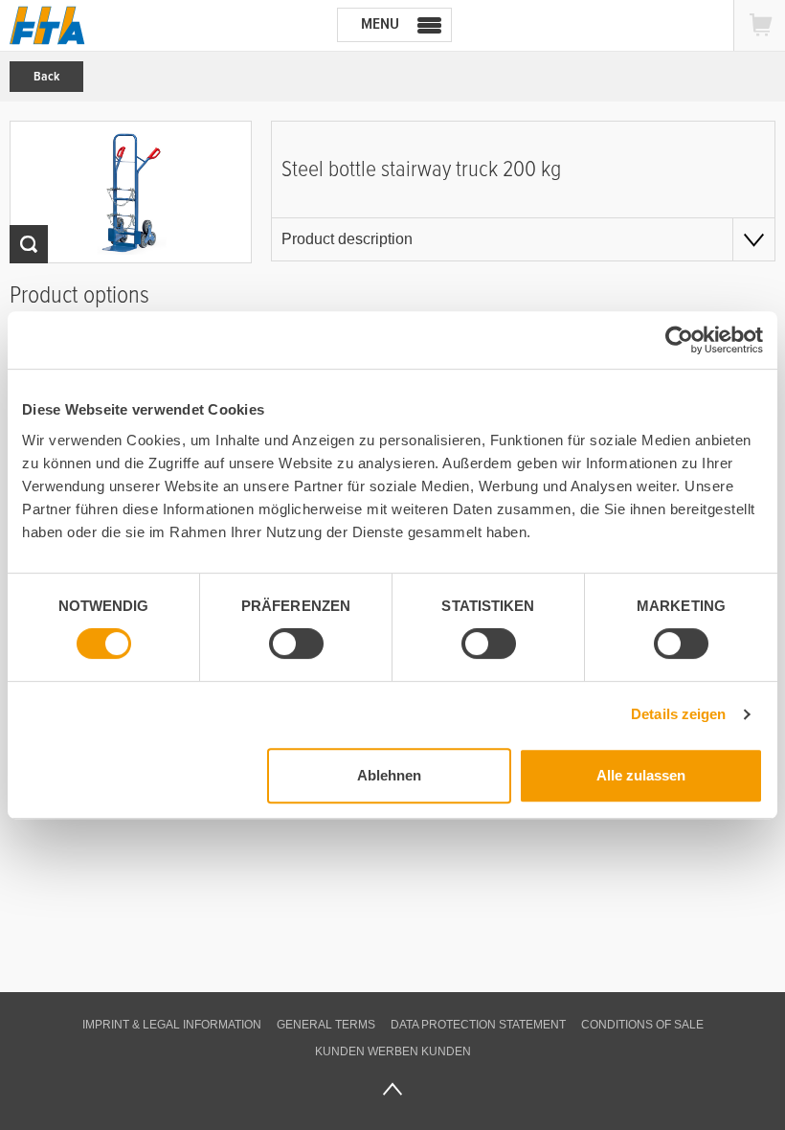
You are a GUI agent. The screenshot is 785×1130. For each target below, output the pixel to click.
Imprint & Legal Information (171, 1024)
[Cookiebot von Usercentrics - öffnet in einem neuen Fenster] (679, 340)
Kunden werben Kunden (393, 1051)
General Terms (326, 1024)
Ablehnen (389, 775)
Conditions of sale (642, 1024)
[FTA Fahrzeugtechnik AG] (47, 25)
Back (46, 76)
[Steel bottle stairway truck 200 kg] (131, 192)
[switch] (296, 643)
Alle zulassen (640, 775)
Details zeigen (678, 714)
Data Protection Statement (478, 1024)
